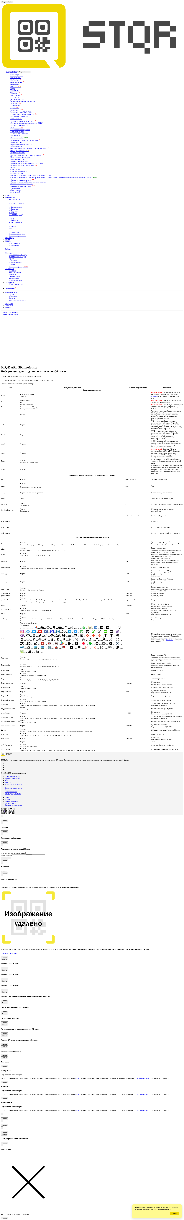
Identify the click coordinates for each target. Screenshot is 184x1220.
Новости (12, 226)
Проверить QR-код (16, 215)
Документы (13, 220)
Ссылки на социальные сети (22, 180)
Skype (12, 89)
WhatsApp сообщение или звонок (22, 101)
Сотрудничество (15, 232)
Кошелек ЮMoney (17, 132)
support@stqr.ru (10, 803)
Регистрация (9, 238)
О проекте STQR (15, 199)
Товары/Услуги (14, 276)
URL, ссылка (16, 95)
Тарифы (8, 195)
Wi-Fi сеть (15, 103)
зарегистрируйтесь (143, 1078)
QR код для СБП (18, 82)
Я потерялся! (15, 192)
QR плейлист (15, 84)
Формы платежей (15, 273)
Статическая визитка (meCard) (21, 184)
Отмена (4, 959)
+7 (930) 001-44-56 (11, 801)
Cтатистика (9, 306)
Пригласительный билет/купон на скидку (27, 155)
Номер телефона (16, 142)
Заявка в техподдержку (13, 805)
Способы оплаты (15, 222)
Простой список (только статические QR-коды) (27, 163)
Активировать (6, 858)
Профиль (154, 396)
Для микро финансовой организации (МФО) (26, 123)
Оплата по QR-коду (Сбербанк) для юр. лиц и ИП (30, 148)
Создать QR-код (12, 72)
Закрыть (4, 820)
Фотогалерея (15, 188)
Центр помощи (14, 243)
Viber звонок (15, 97)
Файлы (11, 294)
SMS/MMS (14, 91)
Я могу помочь (16, 190)
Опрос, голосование (19, 151)
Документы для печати (17, 300)
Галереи (12, 298)
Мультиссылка (15, 135)
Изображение (16, 128)
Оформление (11, 288)
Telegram (15, 93)
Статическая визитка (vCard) (22, 186)
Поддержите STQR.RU (9, 312)
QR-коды (8, 253)
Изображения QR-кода (9, 953)
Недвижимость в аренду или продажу (25, 140)
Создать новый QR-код (9, 314)
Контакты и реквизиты (17, 236)
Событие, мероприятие (19, 171)
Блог (11, 228)
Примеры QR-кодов (16, 203)
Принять (174, 1213)
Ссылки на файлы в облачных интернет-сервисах (28, 182)
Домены (12, 264)
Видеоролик (16, 110)
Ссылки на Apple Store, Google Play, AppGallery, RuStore (30, 175)
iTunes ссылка (15, 78)
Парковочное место (17, 153)
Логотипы (13, 260)
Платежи (12, 271)
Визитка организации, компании (24, 114)
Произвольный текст (19, 159)
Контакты (13, 274)
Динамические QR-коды (18, 255)
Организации (14, 278)
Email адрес (14, 74)
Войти (7, 240)
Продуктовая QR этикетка (20, 157)
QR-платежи (14, 209)
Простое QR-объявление (19, 161)
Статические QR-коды (17, 257)
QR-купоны (13, 211)
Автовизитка (15, 105)
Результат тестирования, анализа (23, 165)
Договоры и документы (13, 788)
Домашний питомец (19, 125)
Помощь (8, 307)
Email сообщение (16, 76)
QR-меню (15, 87)
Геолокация (16, 119)
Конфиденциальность (17, 234)
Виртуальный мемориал (19, 116)
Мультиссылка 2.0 (19, 138)
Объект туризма (16, 146)
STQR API (13, 213)
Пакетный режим (15, 262)
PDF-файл (15, 80)
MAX (7, 797)
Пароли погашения (16, 284)
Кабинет (8, 249)
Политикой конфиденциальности (161, 1209)
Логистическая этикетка (19, 134)
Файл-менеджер (11, 292)
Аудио (14, 108)
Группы (12, 259)
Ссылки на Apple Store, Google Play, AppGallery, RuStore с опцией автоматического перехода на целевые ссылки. (53, 178)
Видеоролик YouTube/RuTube (21, 112)
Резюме (13, 167)
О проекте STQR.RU (12, 777)
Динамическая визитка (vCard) (23, 121)
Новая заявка (14, 245)
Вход (77, 1078)
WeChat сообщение (17, 99)
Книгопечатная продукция (20, 130)
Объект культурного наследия (21, 144)
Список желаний (16, 173)
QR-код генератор (15, 207)
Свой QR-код (15, 169)
